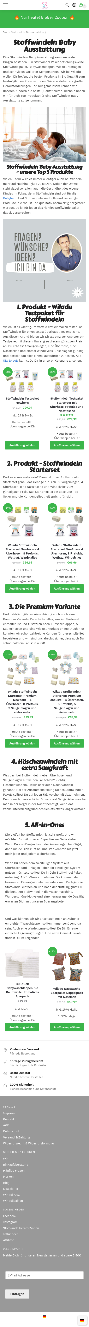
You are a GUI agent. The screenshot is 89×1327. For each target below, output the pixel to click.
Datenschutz (12, 1131)
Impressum (11, 1113)
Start (5, 32)
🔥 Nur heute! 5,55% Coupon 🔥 (44, 17)
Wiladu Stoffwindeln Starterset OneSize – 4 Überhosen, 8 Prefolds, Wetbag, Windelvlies (67, 551)
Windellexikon (13, 1201)
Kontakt (8, 1119)
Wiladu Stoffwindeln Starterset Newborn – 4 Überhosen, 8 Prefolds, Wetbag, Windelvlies (22, 551)
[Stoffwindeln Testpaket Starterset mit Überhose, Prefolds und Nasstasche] (67, 381)
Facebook (9, 1216)
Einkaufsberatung (15, 1165)
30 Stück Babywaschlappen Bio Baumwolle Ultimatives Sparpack (22, 990)
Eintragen (17, 1294)
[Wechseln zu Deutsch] (44, 1316)
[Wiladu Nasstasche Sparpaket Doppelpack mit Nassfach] (67, 966)
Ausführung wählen (22, 445)
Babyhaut (10, 198)
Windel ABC (11, 1195)
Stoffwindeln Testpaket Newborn (22, 400)
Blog (6, 1183)
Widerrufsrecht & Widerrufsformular (28, 1143)
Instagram (10, 1222)
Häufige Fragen (14, 1170)
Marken (8, 1176)
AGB (6, 1125)
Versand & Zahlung (16, 1137)
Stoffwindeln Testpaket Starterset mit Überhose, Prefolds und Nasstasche (66, 404)
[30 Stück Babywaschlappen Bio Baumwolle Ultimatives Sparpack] (22, 963)
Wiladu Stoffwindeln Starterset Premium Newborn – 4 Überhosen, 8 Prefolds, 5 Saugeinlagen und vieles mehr (22, 702)
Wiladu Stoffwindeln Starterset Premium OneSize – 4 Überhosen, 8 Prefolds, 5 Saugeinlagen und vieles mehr (67, 702)
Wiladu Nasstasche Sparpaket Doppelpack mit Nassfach (67, 993)
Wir (5, 1159)
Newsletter (10, 1189)
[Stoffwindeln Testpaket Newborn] (22, 381)
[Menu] (9, 5)
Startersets (10, 360)
